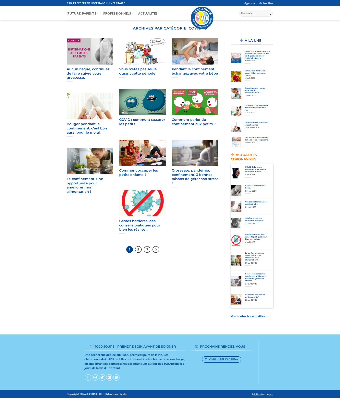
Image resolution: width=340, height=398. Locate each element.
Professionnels (117, 13)
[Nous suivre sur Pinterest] (116, 377)
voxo (270, 394)
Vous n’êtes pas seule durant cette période (138, 71)
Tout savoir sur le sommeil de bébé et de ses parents (257, 138)
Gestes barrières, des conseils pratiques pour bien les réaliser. (139, 225)
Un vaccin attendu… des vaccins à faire (256, 203)
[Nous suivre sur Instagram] (95, 377)
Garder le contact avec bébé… (255, 187)
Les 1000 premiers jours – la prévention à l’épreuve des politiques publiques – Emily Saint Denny (257, 54)
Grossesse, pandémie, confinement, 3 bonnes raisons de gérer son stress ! (195, 176)
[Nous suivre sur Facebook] (88, 377)
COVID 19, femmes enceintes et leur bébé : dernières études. (256, 169)
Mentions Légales (116, 394)
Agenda (249, 3)
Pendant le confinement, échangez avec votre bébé (195, 71)
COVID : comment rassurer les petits (142, 122)
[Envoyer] (269, 13)
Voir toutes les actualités (248, 316)
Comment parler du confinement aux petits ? (194, 122)
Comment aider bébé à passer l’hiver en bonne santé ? (255, 73)
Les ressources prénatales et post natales (257, 123)
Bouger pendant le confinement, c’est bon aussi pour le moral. (87, 128)
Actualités (266, 3)
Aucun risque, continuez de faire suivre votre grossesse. (88, 73)
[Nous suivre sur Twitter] (102, 377)
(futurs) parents (81, 13)
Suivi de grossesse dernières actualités (254, 219)
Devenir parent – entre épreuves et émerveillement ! (255, 90)
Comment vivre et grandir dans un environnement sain (256, 107)
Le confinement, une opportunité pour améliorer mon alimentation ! (85, 185)
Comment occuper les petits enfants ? (138, 172)
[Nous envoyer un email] (109, 377)
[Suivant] (155, 249)
